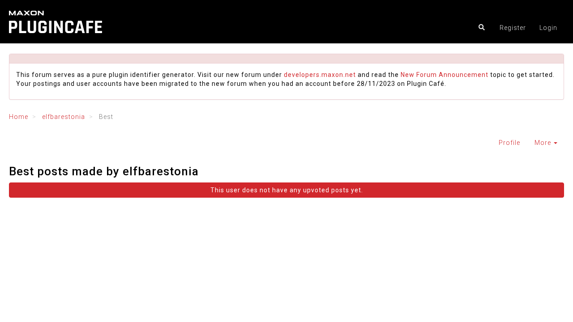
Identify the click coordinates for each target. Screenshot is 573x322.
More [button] (544, 142)
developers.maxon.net (320, 74)
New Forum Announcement (444, 74)
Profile (509, 142)
